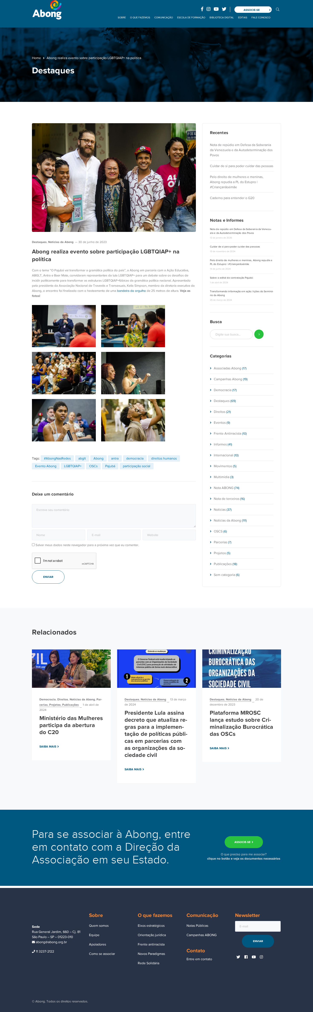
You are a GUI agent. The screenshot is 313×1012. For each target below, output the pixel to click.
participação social (136, 466)
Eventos (220, 423)
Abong (98, 458)
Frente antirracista (151, 944)
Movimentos (223, 466)
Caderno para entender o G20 (232, 198)
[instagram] (261, 957)
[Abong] (47, 9)
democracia (135, 458)
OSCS (218, 531)
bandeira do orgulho (131, 290)
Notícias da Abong (60, 242)
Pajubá (110, 466)
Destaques (39, 242)
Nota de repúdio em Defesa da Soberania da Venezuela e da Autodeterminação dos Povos (241, 150)
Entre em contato (199, 959)
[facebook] (246, 957)
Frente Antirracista (227, 433)
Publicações (223, 564)
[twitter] (238, 957)
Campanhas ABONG (202, 935)
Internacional (223, 455)
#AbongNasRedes (57, 458)
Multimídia (221, 477)
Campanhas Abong (228, 379)
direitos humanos (164, 458)
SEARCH (259, 334)
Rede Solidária (148, 963)
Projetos (220, 553)
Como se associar (102, 954)
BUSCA (277, 9)
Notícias (220, 510)
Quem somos (99, 926)
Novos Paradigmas (151, 954)
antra (115, 458)
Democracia (222, 390)
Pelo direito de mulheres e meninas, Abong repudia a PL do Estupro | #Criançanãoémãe (236, 182)
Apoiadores (97, 944)
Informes (220, 444)
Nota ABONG (223, 488)
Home (36, 58)
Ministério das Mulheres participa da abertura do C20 (71, 725)
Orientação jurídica (152, 935)
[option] (71, 704)
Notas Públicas (197, 926)
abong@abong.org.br (51, 942)
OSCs (93, 466)
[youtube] (253, 957)
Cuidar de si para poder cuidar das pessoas (241, 166)
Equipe (94, 935)
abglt (82, 458)
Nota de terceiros (226, 499)
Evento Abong (45, 466)
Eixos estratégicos (151, 926)
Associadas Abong (227, 368)
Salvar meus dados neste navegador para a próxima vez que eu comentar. (87, 545)
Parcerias (220, 542)
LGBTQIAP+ (73, 466)
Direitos (219, 412)
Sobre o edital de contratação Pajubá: (231, 277)
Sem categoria (224, 575)
